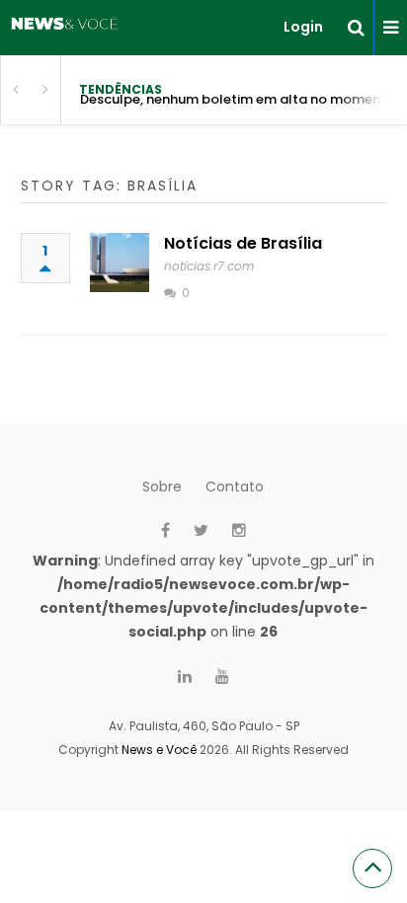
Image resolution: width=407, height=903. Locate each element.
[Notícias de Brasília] (119, 262)
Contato (234, 486)
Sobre (162, 486)
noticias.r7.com (209, 266)
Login (303, 27)
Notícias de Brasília (243, 243)
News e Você (159, 749)
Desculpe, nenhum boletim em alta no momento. (239, 99)
